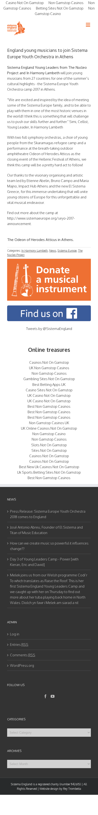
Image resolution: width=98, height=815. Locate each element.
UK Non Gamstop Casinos (49, 368)
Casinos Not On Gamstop (49, 362)
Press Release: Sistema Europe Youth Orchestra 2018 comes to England (47, 514)
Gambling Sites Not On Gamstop (49, 379)
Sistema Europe (67, 250)
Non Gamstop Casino (49, 434)
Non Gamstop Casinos (49, 373)
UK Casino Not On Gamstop (49, 395)
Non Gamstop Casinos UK (49, 423)
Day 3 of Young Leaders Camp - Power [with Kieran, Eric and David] (44, 562)
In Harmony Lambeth (34, 250)
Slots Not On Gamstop (49, 445)
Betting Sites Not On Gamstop (59, 8)
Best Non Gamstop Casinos (49, 406)
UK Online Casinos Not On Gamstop (49, 428)
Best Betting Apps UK (49, 384)
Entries (19, 644)
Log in (14, 634)
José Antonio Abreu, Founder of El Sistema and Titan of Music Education (46, 530)
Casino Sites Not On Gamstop (49, 390)
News (52, 250)
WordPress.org (22, 665)
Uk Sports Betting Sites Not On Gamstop (49, 472)
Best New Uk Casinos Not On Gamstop (49, 467)
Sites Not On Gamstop (49, 450)
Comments (22, 655)
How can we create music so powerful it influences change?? (49, 546)
